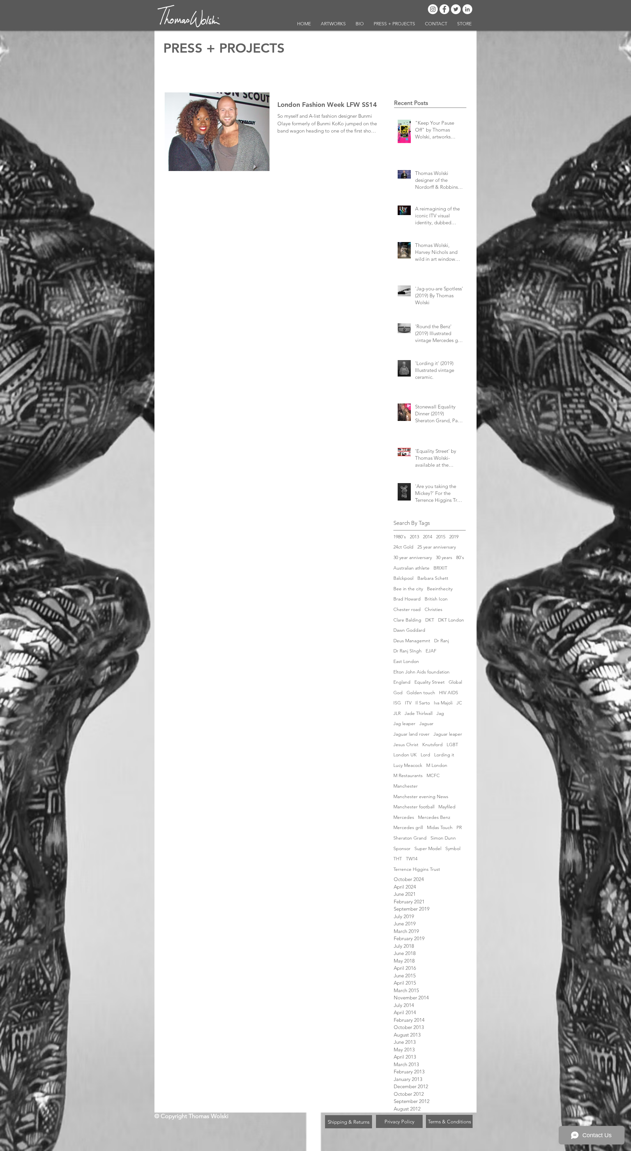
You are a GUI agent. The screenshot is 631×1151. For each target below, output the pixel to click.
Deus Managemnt (411, 641)
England (401, 682)
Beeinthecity (440, 589)
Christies (433, 609)
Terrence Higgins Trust (416, 869)
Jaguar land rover (411, 734)
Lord (425, 755)
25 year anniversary (436, 547)
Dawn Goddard (409, 630)
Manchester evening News (420, 796)
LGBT (452, 744)
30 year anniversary (412, 557)
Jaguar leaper (447, 734)
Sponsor (401, 848)
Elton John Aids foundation (421, 672)
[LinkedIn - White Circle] (467, 9)
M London (436, 765)
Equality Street (429, 682)
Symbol (452, 848)
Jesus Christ (405, 744)
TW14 (411, 859)
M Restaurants (408, 775)
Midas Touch (440, 827)
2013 (414, 537)
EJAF (431, 651)
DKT (429, 620)
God (398, 693)
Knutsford (432, 744)
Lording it (444, 755)
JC (459, 703)
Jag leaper (404, 723)
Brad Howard (407, 599)
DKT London (451, 620)
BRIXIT (440, 568)
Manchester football (413, 807)
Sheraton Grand (410, 838)
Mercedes (403, 817)
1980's (399, 537)
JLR (397, 713)
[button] (333, 23)
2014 (427, 537)
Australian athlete (411, 568)
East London (406, 661)
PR (459, 827)
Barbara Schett (432, 578)
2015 (440, 537)
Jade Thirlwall (418, 713)
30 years (444, 557)
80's (460, 557)
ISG (397, 703)
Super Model (427, 848)
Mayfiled (447, 807)
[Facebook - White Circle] (444, 9)
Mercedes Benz (434, 817)
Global (455, 682)
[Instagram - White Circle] (433, 9)
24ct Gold (403, 547)
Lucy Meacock (407, 765)
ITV (408, 703)
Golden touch (421, 693)
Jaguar (426, 723)
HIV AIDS (448, 693)
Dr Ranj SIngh (407, 651)
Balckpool (403, 578)
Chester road (407, 609)
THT (397, 859)
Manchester (405, 786)
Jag (440, 713)
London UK (405, 755)
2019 (453, 537)
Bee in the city (408, 589)
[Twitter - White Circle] (456, 9)
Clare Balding (407, 620)
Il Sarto (422, 703)
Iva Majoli (443, 703)
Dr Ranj (441, 641)
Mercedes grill (408, 827)
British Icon (436, 599)
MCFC (433, 775)
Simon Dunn (443, 838)
